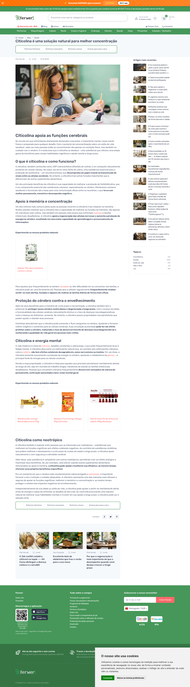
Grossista (69, 26)
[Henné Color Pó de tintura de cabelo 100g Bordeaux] (104, 400)
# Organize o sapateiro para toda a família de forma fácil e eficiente (157, 196)
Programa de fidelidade (79, 604)
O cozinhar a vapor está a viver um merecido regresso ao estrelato (158, 236)
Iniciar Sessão (165, 600)
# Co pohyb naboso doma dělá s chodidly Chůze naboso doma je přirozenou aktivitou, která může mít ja (159, 224)
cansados (64, 286)
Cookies (73, 627)
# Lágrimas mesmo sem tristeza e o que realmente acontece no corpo (159, 99)
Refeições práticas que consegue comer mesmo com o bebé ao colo (158, 109)
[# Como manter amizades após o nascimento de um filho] (139, 144)
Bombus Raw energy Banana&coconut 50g (28, 420)
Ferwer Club (153, 26)
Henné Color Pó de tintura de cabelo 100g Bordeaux (104, 420)
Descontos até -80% (28, 26)
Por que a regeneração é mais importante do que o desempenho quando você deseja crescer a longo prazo (101, 562)
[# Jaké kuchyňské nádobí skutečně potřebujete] (139, 80)
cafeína (26, 352)
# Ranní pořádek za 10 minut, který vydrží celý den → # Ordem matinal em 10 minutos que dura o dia (158, 156)
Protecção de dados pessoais (82, 621)
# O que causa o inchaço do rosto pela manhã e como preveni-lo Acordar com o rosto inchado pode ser (159, 131)
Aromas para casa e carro (97, 49)
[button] (40, 611)
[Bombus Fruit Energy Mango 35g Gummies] (68, 400)
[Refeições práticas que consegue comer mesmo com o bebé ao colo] (139, 109)
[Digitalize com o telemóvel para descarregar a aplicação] (22, 615)
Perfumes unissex (75, 49)
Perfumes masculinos (54, 49)
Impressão (74, 624)
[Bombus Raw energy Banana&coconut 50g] (32, 400)
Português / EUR (137, 608)
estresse (98, 213)
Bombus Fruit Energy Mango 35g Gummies (68, 420)
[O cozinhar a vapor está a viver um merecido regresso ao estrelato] (139, 237)
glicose (111, 355)
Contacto (168, 26)
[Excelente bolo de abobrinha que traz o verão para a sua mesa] (68, 540)
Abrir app (124, 3)
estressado (94, 474)
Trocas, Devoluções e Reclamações (84, 601)
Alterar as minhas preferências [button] (130, 678)
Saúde (36, 38)
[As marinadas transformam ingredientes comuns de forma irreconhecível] (139, 170)
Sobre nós (20, 598)
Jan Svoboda (58, 552)
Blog (45, 26)
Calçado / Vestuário (161, 31)
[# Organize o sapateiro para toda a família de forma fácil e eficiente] (139, 197)
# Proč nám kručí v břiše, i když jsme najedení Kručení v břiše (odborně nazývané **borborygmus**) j (158, 209)
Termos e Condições (78, 609)
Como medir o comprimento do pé (83, 615)
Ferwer (21, 38)
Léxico (56, 26)
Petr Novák (20, 59)
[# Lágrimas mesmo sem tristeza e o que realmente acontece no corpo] (139, 100)
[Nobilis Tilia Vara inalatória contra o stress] (32, 250)
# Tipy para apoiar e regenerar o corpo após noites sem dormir (157, 89)
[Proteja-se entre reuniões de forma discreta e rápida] (139, 119)
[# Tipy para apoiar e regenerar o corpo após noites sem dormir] (139, 90)
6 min (34, 59)
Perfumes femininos (32, 49)
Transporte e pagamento (80, 598)
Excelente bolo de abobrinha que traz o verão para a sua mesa (67, 559)
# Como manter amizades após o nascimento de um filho (158, 144)
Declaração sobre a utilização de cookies (86, 618)
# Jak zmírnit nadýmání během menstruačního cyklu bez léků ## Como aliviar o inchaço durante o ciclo (159, 184)
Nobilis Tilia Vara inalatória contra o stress (30, 269)
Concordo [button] (107, 678)
